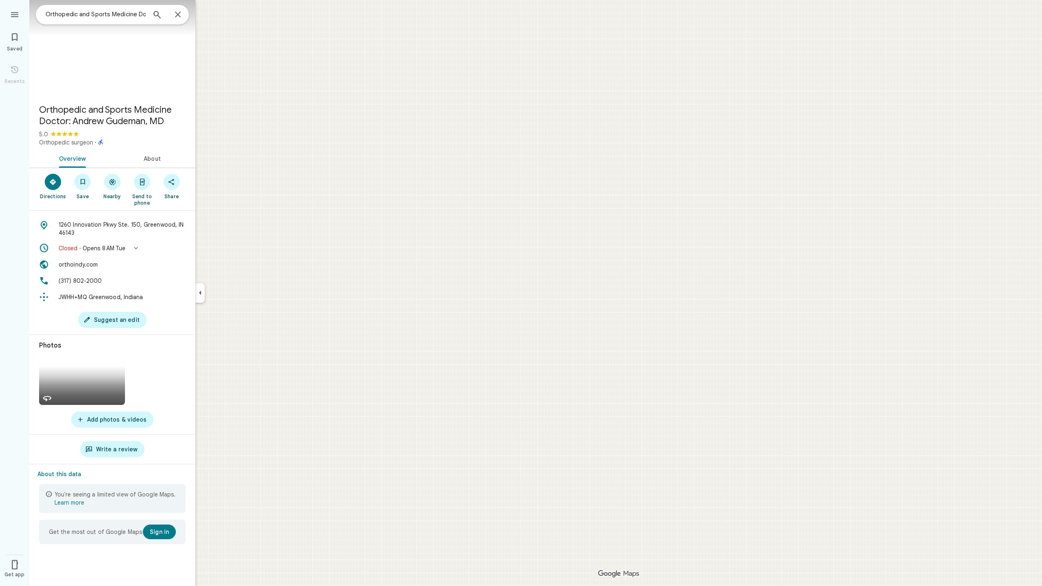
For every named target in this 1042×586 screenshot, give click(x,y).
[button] (112, 248)
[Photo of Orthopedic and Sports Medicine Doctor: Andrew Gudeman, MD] (112, 49)
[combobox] (96, 14)
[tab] (71, 158)
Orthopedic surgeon (66, 142)
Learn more (69, 502)
